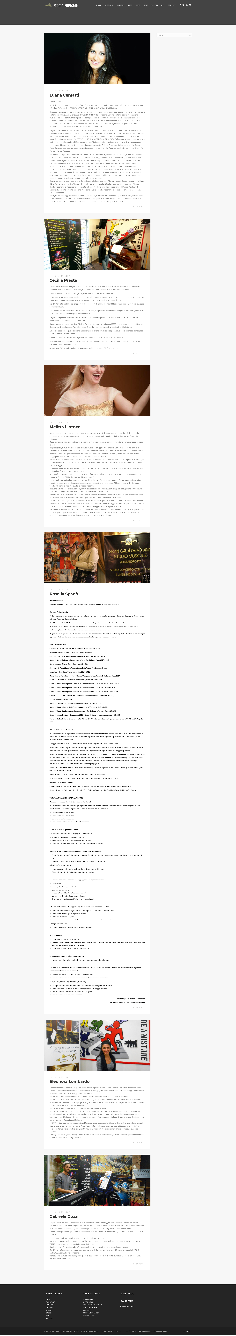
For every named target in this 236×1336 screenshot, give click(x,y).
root (67, 91)
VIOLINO (49, 1310)
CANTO (48, 1299)
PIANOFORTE (50, 1302)
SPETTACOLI (127, 1293)
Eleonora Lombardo (70, 1081)
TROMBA (49, 1318)
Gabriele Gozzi (64, 1216)
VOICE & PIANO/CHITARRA (92, 1305)
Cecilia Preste (63, 280)
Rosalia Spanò (64, 594)
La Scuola (109, 5)
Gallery (120, 5)
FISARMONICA (88, 1299)
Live (162, 5)
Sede (146, 5)
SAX (47, 1315)
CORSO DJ (86, 1310)
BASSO (48, 1313)
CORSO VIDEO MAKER (91, 1313)
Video (129, 5)
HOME (98, 5)
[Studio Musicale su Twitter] (183, 5)
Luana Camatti (64, 95)
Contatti (172, 5)
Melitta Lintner (65, 426)
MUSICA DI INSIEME (90, 1307)
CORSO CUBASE (89, 1315)
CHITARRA (49, 1307)
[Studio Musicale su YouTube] (186, 5)
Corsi (138, 5)
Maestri (154, 5)
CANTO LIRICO (88, 1302)
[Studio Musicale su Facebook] (180, 5)
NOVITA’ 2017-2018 (127, 1307)
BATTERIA (49, 1305)
